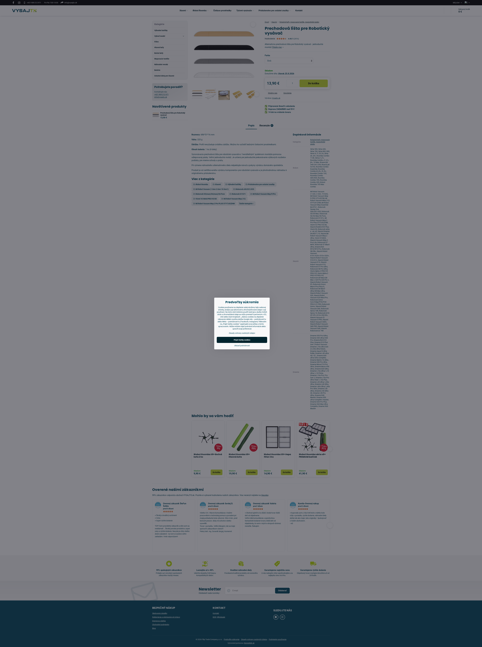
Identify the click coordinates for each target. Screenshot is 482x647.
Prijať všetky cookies (242, 340)
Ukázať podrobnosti (242, 346)
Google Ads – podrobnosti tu (255, 319)
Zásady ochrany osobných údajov (242, 333)
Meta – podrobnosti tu (231, 322)
